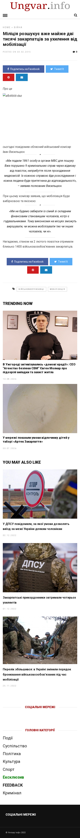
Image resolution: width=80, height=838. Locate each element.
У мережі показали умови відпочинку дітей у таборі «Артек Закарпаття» (36, 439)
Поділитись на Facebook (25, 69)
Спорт (9, 769)
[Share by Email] (22, 77)
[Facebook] (32, 713)
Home (7, 27)
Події (8, 738)
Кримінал (12, 793)
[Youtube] (40, 713)
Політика (12, 753)
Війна (18, 27)
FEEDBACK (13, 785)
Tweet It (59, 69)
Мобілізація (57, 289)
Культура (11, 761)
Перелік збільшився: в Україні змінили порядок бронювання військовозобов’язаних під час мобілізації (37, 674)
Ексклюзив (13, 777)
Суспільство (15, 746)
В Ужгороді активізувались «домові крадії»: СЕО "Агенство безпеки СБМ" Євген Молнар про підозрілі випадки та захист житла (39, 368)
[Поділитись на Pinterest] (8, 77)
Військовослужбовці (31, 289)
